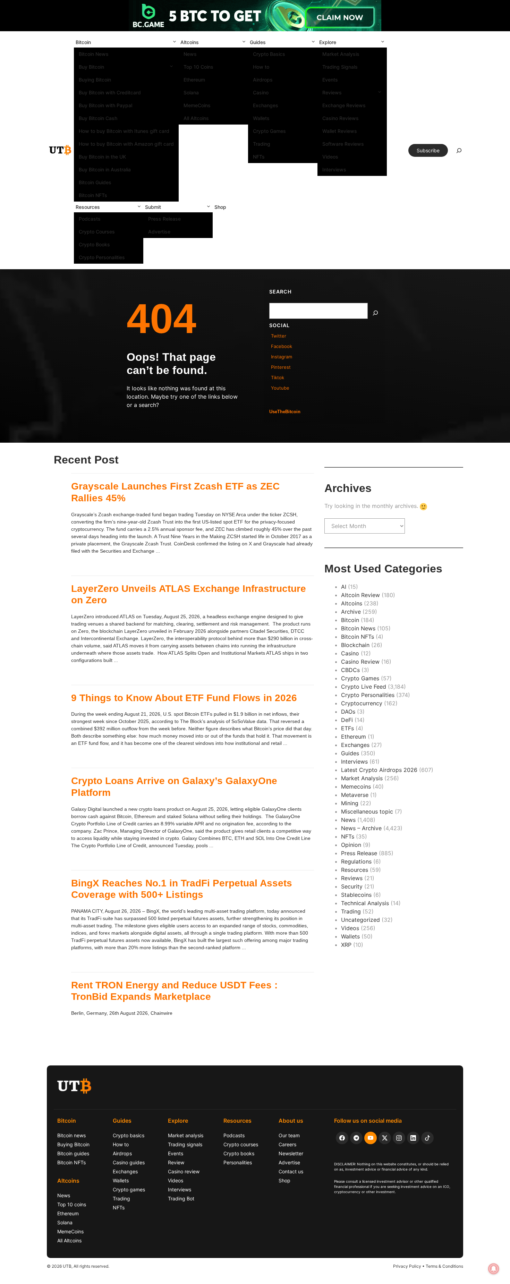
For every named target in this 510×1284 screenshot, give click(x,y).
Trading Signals (340, 67)
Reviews (332, 92)
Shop (220, 207)
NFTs (259, 157)
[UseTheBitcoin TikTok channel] (427, 1138)
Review (176, 1162)
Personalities (237, 1162)
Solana (191, 92)
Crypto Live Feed (363, 686)
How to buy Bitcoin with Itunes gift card (124, 131)
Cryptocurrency (361, 703)
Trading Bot (181, 1198)
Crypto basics (128, 1135)
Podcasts (90, 219)
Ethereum (194, 80)
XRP (346, 944)
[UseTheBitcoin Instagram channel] (399, 1138)
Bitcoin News (94, 54)
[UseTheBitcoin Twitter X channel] (385, 1138)
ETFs (347, 728)
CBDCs (350, 669)
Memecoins (356, 786)
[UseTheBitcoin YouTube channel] (370, 1138)
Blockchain (355, 644)
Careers (287, 1144)
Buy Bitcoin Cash (98, 118)
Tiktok (277, 377)
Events (330, 80)
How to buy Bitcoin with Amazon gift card (126, 144)
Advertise (159, 232)
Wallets (261, 118)
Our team (289, 1135)
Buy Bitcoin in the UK (102, 157)
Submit (153, 207)
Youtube (280, 388)
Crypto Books (94, 244)
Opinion (351, 844)
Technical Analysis (365, 903)
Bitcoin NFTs (93, 195)
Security (352, 886)
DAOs (348, 711)
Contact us (291, 1171)
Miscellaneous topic (367, 811)
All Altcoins (196, 118)
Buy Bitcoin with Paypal (105, 105)
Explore (327, 42)
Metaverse (354, 794)
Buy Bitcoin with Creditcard (110, 92)
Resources (88, 207)
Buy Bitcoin (91, 67)
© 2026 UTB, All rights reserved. (78, 1266)
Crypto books (238, 1153)
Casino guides (129, 1162)
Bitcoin (83, 42)
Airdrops (263, 80)
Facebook (281, 346)
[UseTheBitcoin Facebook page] (342, 1138)
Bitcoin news (71, 1135)
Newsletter (291, 1153)
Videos (330, 157)
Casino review (183, 1171)
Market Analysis (340, 54)
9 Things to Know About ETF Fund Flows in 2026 (184, 697)
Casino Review (360, 661)
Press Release (164, 219)
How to (261, 67)
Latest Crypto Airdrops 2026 (379, 769)
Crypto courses (240, 1144)
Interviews (334, 169)
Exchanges (265, 105)
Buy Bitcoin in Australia (105, 169)
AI (343, 586)
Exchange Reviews (344, 105)
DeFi (347, 719)
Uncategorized (360, 919)
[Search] (375, 313)
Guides (258, 42)
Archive (351, 611)
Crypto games (129, 1189)
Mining (349, 803)
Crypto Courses (97, 232)
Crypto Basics (269, 54)
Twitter (278, 336)
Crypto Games (269, 131)
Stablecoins (356, 894)
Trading (261, 144)
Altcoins (189, 42)
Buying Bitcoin (95, 80)
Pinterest (281, 367)
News (190, 54)
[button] (174, 42)
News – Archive (361, 828)
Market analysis (185, 1135)
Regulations (356, 861)
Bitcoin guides (73, 1153)
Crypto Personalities (102, 257)
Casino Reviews (340, 118)
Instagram (281, 356)
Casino (261, 92)
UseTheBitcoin (284, 411)
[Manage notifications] (493, 1268)
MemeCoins (197, 105)
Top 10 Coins (198, 67)
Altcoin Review (360, 595)
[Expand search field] (459, 152)
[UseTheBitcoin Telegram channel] (356, 1138)
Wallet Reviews (339, 131)
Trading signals (185, 1144)
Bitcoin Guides (95, 182)
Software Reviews (343, 144)
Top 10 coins (71, 1204)
